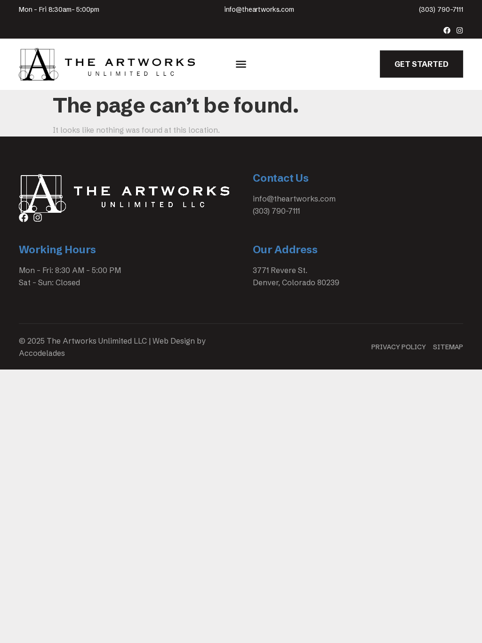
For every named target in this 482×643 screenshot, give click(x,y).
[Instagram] (459, 30)
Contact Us (281, 178)
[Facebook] (446, 30)
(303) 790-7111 (441, 9)
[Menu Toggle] (241, 64)
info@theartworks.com (259, 9)
